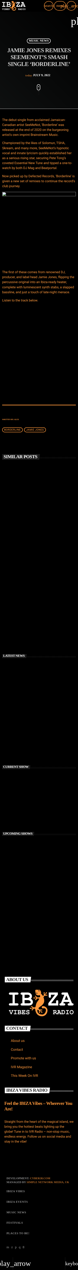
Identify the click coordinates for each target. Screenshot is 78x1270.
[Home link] (14, 6)
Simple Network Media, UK (48, 1182)
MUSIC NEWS (39, 40)
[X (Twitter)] (12, 1247)
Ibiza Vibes (14, 598)
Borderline (12, 429)
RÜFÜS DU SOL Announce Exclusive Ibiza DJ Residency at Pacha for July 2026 (36, 610)
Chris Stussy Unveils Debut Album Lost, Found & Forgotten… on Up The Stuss (38, 528)
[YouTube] (7, 1247)
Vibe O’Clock (28, 863)
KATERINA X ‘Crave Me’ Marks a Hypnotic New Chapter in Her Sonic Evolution (46, 727)
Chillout (13, 801)
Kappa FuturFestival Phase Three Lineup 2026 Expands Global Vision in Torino (47, 746)
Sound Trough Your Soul (35, 844)
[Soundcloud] (16, 1247)
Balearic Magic (18, 808)
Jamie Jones (35, 429)
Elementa (26, 920)
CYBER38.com (40, 1178)
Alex (16, 419)
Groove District (29, 882)
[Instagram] (20, 1247)
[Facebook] (23, 1247)
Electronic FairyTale (33, 901)
